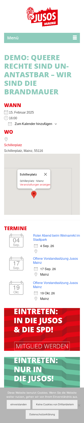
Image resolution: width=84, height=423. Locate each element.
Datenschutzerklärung (42, 414)
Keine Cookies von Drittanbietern (55, 404)
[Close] (45, 174)
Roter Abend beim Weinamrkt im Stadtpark (56, 237)
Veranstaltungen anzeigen (35, 184)
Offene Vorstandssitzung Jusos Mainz (55, 260)
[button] (33, 195)
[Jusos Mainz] (42, 16)
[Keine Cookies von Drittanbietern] (79, 405)
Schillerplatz (13, 145)
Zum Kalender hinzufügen (33, 124)
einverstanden (18, 404)
